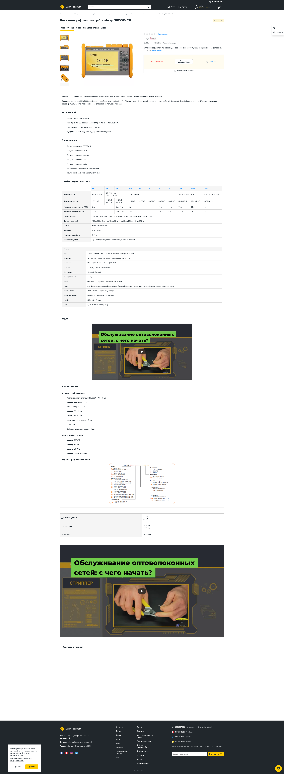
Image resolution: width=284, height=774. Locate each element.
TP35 (206, 188)
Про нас (118, 731)
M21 (94, 188)
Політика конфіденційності (143, 746)
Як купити (140, 755)
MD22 (118, 188)
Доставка (140, 731)
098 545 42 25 (180, 737)
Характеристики (91, 28)
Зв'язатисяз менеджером (184, 61)
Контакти (119, 727)
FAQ (117, 757)
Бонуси (139, 759)
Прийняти (31, 767)
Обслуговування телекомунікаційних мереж (87, 14)
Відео (103, 28)
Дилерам (119, 747)
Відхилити (17, 767)
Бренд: (146, 39)
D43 (170, 188)
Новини (118, 735)
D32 (140, 188)
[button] (64, 84)
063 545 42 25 (180, 742)
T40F (180, 188)
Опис (78, 28)
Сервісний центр (143, 763)
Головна (62, 14)
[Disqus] (142, 678)
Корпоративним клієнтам (185, 70)
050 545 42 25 (180, 732)
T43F (193, 188)
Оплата (139, 727)
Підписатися (214, 754)
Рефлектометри (136, 14)
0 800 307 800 (180, 727)
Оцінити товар (163, 34)
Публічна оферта (143, 751)
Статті (173, 7)
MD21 (108, 188)
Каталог (69, 14)
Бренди (184, 7)
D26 (130, 188)
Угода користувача (144, 741)
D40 (160, 188)
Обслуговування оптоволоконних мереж (116, 14)
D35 (150, 188)
